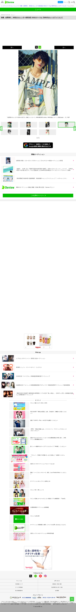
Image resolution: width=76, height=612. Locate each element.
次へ (64, 47)
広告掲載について (19, 584)
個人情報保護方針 (19, 590)
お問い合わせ (57, 580)
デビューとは (19, 580)
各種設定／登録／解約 (57, 584)
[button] (74, 128)
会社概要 (57, 590)
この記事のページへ (37, 195)
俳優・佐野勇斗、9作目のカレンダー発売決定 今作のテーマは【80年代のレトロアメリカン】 (43, 6)
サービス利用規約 (19, 587)
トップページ (4, 6)
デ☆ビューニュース (14, 6)
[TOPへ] (72, 599)
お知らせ (60, 2)
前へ (12, 47)
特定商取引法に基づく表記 (57, 587)
